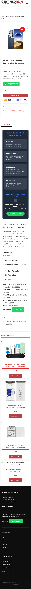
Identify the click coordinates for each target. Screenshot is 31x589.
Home (2, 16)
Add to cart (15, 95)
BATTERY (7, 16)
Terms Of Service (7, 568)
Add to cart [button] (15, 375)
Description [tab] (6, 124)
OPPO (20, 110)
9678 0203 (18, 309)
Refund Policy (6, 561)
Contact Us (5, 547)
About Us (4, 544)
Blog (3, 541)
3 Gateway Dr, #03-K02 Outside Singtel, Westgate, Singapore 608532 (14, 515)
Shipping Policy (6, 571)
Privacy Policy (6, 565)
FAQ (3, 538)
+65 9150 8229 (15, 521)
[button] (27, 28)
